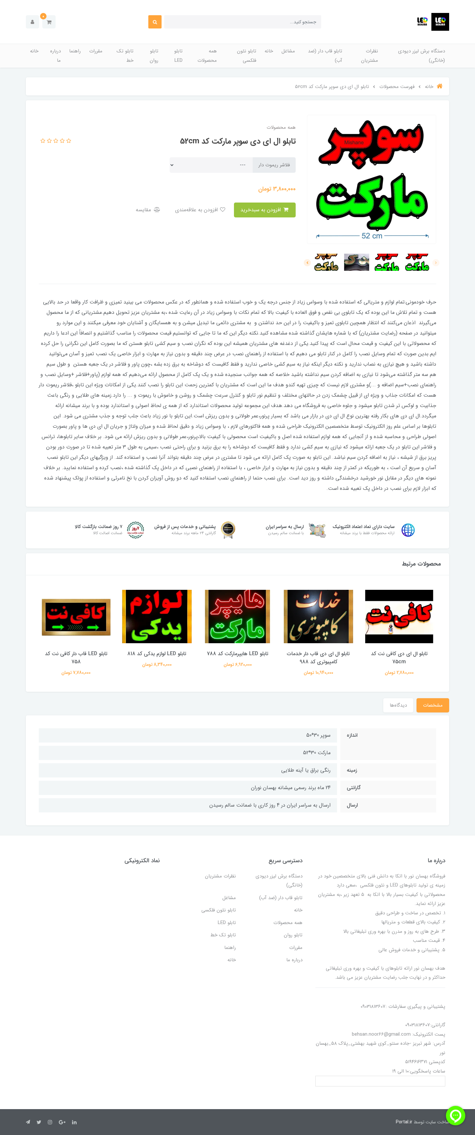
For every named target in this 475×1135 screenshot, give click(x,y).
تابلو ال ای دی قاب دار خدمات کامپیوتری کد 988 (318, 658)
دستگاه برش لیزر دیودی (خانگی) (421, 55)
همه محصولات (207, 55)
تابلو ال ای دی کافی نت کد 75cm (399, 658)
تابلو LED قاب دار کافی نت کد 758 (76, 658)
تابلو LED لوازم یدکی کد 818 (156, 654)
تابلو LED (178, 55)
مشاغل (288, 51)
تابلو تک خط (125, 55)
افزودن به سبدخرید (261, 210)
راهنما (75, 51)
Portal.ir (404, 1122)
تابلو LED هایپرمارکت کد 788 (237, 654)
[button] (49, 21)
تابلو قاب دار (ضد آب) (325, 55)
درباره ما (55, 55)
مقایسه (144, 210)
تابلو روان (154, 55)
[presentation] (435, 262)
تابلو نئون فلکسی (246, 55)
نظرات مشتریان (369, 55)
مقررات (95, 51)
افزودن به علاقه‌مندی (197, 210)
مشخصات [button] (433, 705)
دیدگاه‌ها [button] (398, 705)
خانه (269, 51)
